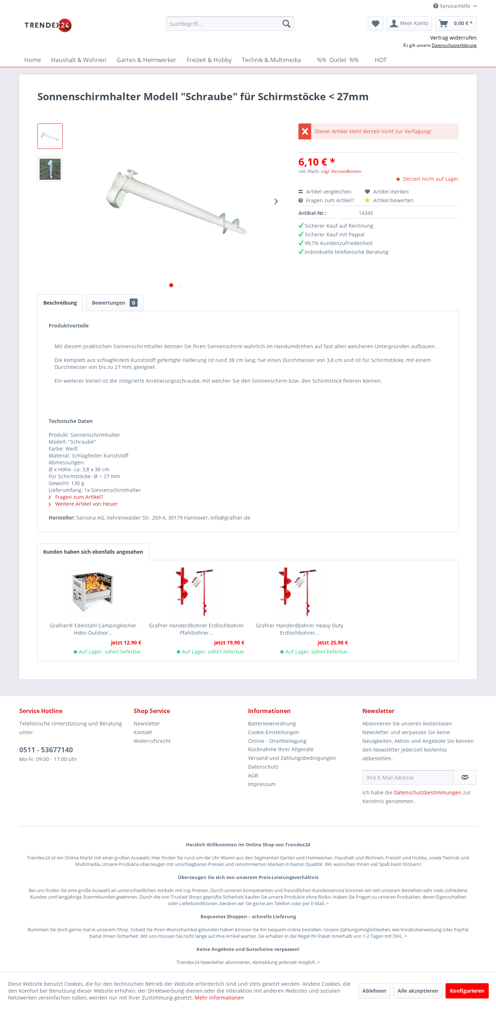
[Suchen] (286, 23)
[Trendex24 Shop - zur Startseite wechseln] (48, 25)
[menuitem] (230, 23)
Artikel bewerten (393, 200)
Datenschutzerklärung (454, 45)
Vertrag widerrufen (453, 37)
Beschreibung (60, 302)
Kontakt (143, 732)
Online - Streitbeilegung (277, 740)
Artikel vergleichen (330, 191)
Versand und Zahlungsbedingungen (292, 757)
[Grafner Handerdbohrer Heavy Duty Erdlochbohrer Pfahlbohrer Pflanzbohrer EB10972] (300, 592)
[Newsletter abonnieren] (465, 777)
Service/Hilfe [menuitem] (455, 6)
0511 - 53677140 (46, 749)
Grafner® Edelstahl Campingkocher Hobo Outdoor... (93, 629)
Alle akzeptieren (418, 990)
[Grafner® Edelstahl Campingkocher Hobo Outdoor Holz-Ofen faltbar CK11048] (93, 592)
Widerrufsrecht (152, 740)
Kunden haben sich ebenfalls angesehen (93, 551)
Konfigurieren (467, 990)
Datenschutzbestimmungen (428, 792)
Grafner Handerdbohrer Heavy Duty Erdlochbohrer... (299, 629)
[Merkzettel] (375, 23)
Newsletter (147, 723)
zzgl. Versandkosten (341, 171)
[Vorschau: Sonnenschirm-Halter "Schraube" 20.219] (50, 136)
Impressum (262, 784)
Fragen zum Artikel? (330, 200)
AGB (253, 775)
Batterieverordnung (272, 723)
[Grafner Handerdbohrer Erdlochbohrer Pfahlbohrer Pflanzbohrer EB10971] (197, 592)
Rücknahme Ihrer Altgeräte (281, 749)
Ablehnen (374, 990)
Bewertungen (113, 302)
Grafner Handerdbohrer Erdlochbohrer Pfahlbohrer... (196, 629)
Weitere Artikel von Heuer (86, 503)
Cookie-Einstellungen (273, 732)
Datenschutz (263, 766)
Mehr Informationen (219, 997)
